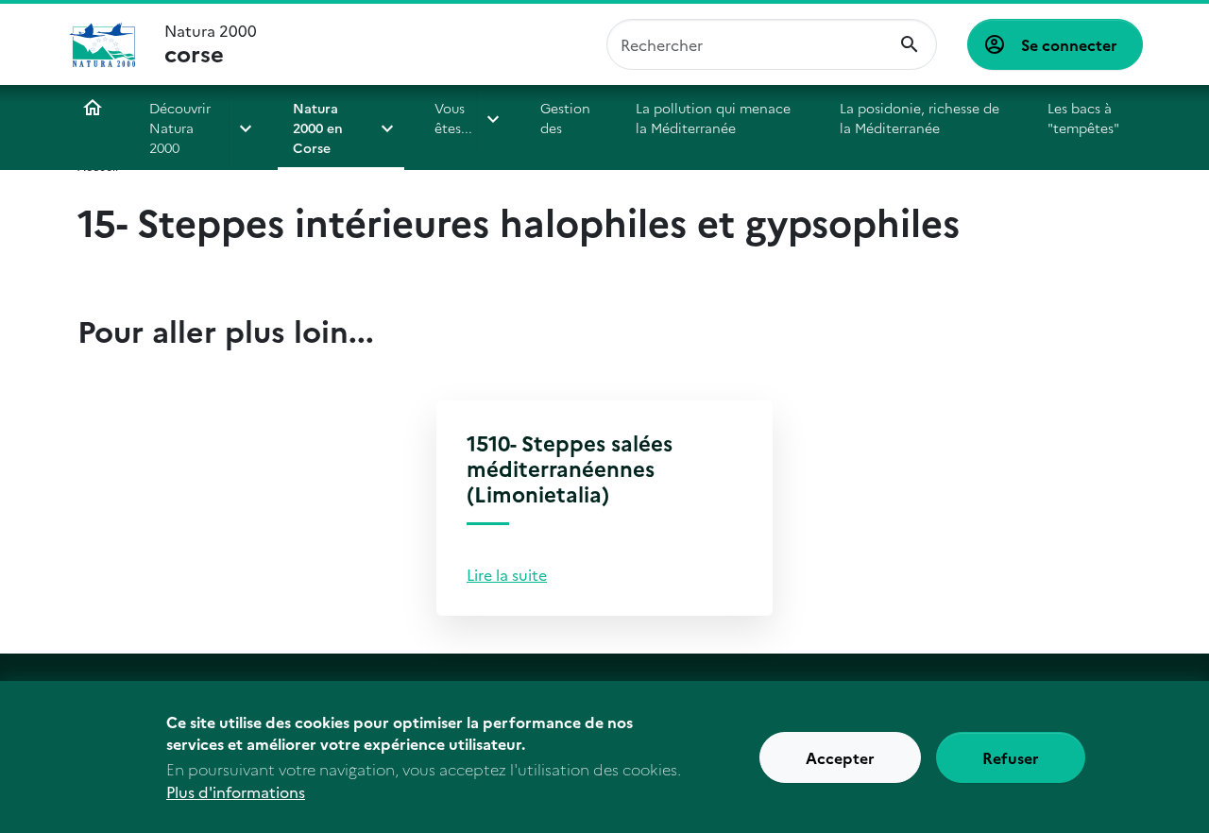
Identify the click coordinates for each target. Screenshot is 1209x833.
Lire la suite (507, 574)
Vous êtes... (453, 117)
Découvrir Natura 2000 (180, 127)
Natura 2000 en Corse (318, 127)
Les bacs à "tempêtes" (1083, 117)
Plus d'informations (235, 791)
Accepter (840, 757)
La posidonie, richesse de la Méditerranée (919, 117)
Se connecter (1069, 44)
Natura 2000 (210, 44)
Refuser (1010, 757)
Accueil (92, 107)
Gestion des (565, 117)
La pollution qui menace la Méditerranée (713, 117)
